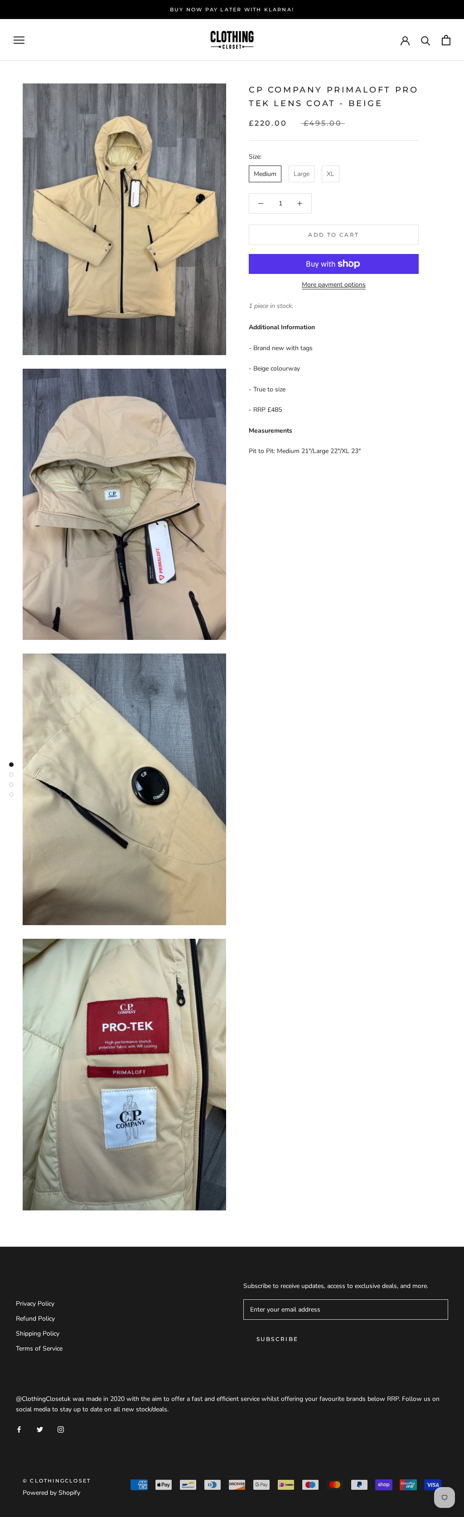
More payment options (334, 284)
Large (301, 174)
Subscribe (277, 1339)
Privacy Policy (35, 1303)
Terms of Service (39, 1348)
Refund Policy (35, 1318)
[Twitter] (40, 1429)
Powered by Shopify (51, 1492)
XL (330, 174)
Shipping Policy (37, 1333)
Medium (265, 174)
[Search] (425, 40)
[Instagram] (61, 1429)
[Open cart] (446, 40)
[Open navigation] (19, 40)
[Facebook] (19, 1429)
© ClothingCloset (57, 1481)
